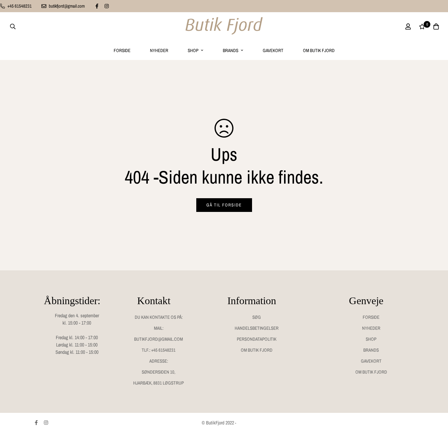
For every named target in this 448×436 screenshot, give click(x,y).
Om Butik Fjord (319, 50)
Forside (122, 50)
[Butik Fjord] (224, 26)
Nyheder (159, 50)
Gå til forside (224, 205)
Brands (230, 50)
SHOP (193, 50)
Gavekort (273, 50)
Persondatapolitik (256, 339)
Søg (256, 317)
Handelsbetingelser (257, 328)
